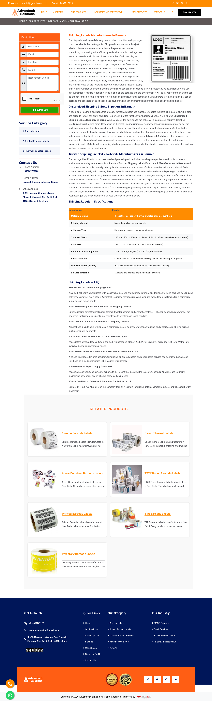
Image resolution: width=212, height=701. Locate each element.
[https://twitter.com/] (177, 3)
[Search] (173, 12)
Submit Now (41, 110)
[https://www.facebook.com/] (172, 3)
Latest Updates (139, 12)
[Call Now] (10, 683)
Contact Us (159, 12)
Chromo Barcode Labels (77, 433)
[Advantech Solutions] (23, 12)
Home (44, 12)
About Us (58, 12)
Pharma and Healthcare (164, 641)
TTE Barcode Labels (158, 513)
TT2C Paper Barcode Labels (163, 473)
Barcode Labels (57, 21)
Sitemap (89, 641)
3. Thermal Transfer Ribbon (37, 151)
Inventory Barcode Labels (78, 553)
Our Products (79, 12)
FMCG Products (161, 623)
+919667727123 (64, 3)
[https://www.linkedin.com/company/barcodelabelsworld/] (187, 3)
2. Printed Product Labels (36, 141)
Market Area (91, 648)
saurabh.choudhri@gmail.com (26, 3)
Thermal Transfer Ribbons (121, 635)
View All (113, 648)
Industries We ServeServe (108, 12)
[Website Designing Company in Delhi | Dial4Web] (144, 697)
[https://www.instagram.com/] (182, 3)
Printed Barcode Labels (77, 513)
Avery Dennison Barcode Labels (82, 473)
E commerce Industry (164, 635)
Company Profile (93, 654)
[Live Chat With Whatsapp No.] (10, 695)
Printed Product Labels (120, 629)
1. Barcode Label (31, 131)
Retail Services (160, 629)
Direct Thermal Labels (159, 433)
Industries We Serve (119, 641)
